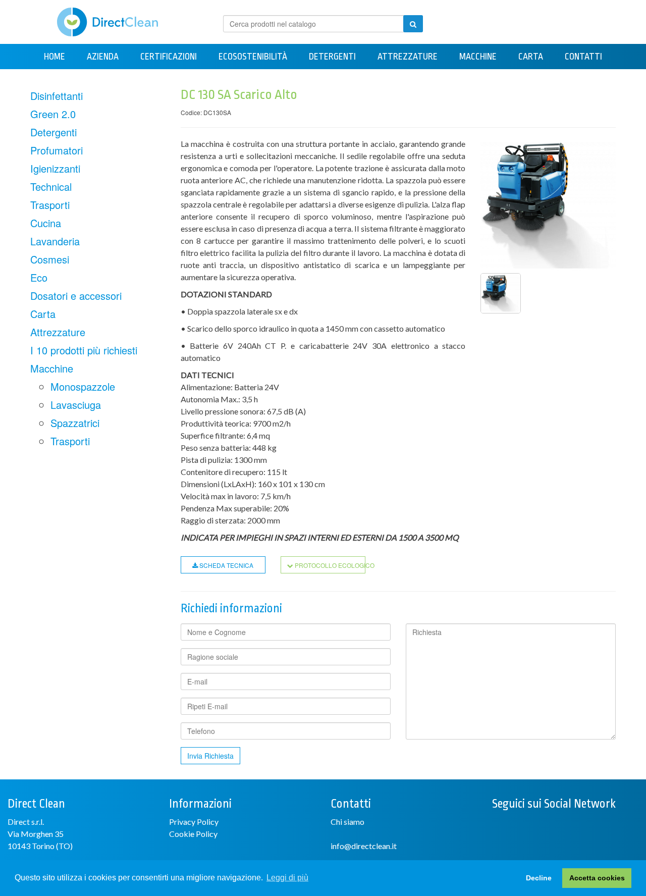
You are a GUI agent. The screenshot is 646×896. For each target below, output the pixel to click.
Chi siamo (347, 821)
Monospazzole (82, 386)
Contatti (583, 56)
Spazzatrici (74, 422)
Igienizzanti (55, 168)
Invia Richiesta (210, 756)
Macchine (478, 56)
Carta (530, 56)
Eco (38, 277)
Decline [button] (539, 878)
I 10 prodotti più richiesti (83, 350)
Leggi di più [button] (287, 877)
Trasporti (50, 204)
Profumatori (56, 150)
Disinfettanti (56, 95)
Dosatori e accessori (76, 295)
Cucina (45, 223)
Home (54, 56)
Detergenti (332, 56)
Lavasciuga (75, 404)
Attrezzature (408, 56)
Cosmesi (49, 259)
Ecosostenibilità (253, 56)
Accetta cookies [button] (597, 878)
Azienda (103, 56)
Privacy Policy (194, 821)
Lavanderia (55, 241)
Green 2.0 (53, 114)
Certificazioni (168, 56)
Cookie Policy (193, 833)
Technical (51, 186)
